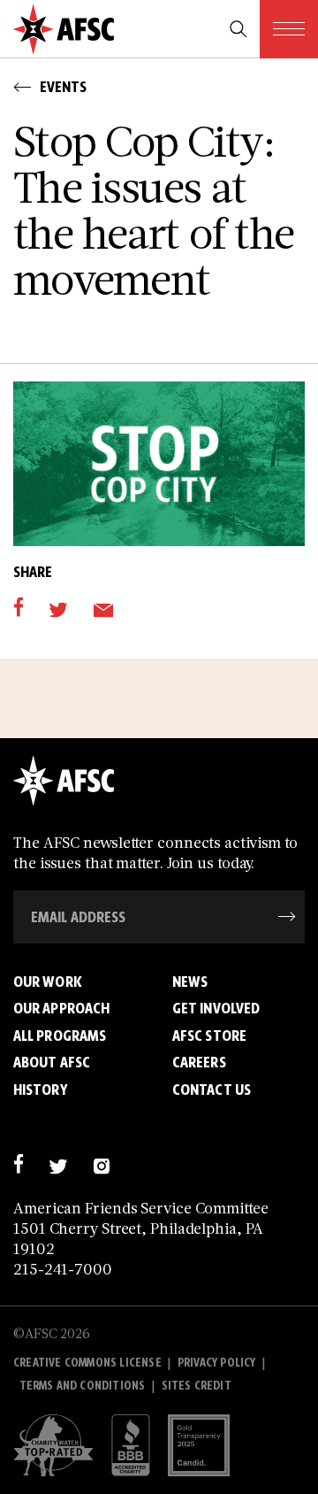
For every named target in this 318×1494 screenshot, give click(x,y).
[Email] (103, 607)
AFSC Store (209, 1035)
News (190, 981)
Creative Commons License (87, 1362)
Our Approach (61, 1008)
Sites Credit (196, 1385)
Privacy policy (217, 1362)
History (40, 1089)
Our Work (47, 981)
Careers (199, 1062)
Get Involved (216, 1008)
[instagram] (101, 1164)
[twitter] (58, 607)
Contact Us (211, 1089)
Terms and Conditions (82, 1385)
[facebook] (18, 607)
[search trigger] (238, 29)
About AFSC (51, 1062)
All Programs (59, 1035)
